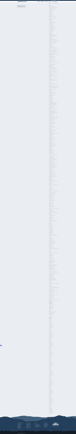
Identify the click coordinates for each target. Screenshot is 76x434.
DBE (49, 249)
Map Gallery (50, 142)
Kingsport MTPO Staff (51, 289)
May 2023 (50, 349)
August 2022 (50, 356)
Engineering (50, 195)
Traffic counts (50, 256)
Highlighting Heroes (51, 175)
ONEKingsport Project (51, 313)
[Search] (58, 1)
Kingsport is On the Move (52, 54)
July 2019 (50, 385)
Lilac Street (50, 281)
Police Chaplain (50, 255)
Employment (50, 136)
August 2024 (50, 337)
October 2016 (50, 411)
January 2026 (50, 324)
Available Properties (51, 160)
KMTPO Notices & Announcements (53, 311)
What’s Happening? (51, 230)
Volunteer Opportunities (52, 158)
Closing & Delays (51, 25)
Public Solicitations (51, 65)
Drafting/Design (51, 33)
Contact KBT (50, 216)
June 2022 (50, 358)
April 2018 (50, 397)
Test (49, 315)
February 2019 (50, 389)
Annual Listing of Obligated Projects (53, 212)
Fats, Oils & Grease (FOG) (52, 36)
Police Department (51, 276)
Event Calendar (51, 99)
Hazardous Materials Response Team (53, 102)
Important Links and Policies (52, 279)
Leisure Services (51, 55)
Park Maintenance (51, 201)
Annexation (50, 128)
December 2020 (51, 372)
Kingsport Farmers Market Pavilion (53, 252)
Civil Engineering (51, 24)
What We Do (50, 81)
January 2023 (50, 352)
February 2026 (50, 323)
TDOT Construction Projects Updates (53, 271)
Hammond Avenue (51, 293)
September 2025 (51, 327)
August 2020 (50, 375)
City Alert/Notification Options (52, 22)
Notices (50, 109)
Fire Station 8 (50, 250)
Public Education (51, 223)
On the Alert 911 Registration (52, 110)
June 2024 (50, 339)
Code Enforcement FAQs (52, 26)
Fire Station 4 (50, 172)
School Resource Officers (52, 119)
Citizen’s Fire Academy (51, 161)
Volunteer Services (51, 187)
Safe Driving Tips (51, 149)
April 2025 (50, 331)
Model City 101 (50, 58)
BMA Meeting (50, 129)
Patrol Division (50, 61)
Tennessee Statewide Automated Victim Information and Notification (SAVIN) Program (53, 288)
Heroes (50, 309)
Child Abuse (50, 91)
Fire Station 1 (50, 37)
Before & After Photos (51, 297)
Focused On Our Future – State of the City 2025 (38, 426)
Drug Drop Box (50, 97)
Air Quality (50, 211)
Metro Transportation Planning (52, 261)
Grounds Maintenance (51, 139)
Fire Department (51, 308)
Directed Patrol (51, 32)
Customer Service (51, 168)
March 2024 (50, 341)
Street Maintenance (51, 227)
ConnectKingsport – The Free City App (53, 235)
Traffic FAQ (50, 124)
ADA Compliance (51, 231)
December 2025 (51, 325)
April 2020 (50, 378)
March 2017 (50, 407)
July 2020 (50, 376)
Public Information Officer (52, 114)
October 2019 (50, 383)
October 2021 (50, 364)
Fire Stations (50, 237)
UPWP (49, 186)
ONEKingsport (50, 275)
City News (50, 305)
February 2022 (50, 361)
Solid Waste (50, 151)
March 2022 (50, 360)
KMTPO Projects (51, 312)
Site (49, 270)
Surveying (50, 209)
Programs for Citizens (51, 268)
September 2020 (51, 374)
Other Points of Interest (52, 200)
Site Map (27, 426)
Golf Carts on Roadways (51, 138)
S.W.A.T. (50, 69)
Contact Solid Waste (51, 28)
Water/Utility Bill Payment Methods (53, 80)
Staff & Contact (51, 121)
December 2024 (51, 334)
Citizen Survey (50, 21)
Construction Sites (51, 134)
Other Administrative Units (52, 145)
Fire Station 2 (50, 101)
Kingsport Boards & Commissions (53, 50)
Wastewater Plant (51, 246)
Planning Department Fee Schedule (53, 112)
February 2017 (50, 408)
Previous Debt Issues (51, 113)
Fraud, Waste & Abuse (28, 424)
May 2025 (50, 330)
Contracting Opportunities (52, 194)
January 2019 (50, 390)
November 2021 (51, 363)
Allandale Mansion (51, 127)
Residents (50, 205)
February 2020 (50, 380)
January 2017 (50, 409)
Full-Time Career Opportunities (52, 39)
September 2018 (51, 393)
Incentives (50, 140)
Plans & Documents (51, 180)
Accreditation (50, 189)
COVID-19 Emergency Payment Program (53, 248)
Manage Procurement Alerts (52, 57)
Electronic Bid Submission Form (52, 35)
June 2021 (50, 367)
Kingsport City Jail (51, 178)
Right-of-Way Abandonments (52, 206)
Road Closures (50, 182)
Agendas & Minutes (51, 14)
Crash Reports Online (51, 95)
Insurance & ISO (51, 260)
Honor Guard (50, 238)
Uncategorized (50, 316)
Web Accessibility (19, 424)
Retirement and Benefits (52, 117)
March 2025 (50, 332)
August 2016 (50, 413)
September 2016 (51, 412)
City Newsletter (51, 132)
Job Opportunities (28, 425)
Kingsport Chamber (46, 425)
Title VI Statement (51, 75)
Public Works (50, 282)
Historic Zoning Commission (52, 266)
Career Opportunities (51, 131)
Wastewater (50, 245)
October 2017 (50, 402)
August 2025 (50, 328)
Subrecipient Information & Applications (53, 208)
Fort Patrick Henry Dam (52, 173)
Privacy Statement (51, 296)
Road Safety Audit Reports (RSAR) (53, 264)
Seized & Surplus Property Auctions (53, 70)
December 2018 (51, 391)
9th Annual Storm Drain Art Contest (53, 7)
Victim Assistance (51, 244)
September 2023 (51, 346)
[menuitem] (38, 1)
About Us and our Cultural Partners (53, 9)
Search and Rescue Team (52, 150)
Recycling (50, 263)
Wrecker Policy (50, 257)
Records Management (51, 290)
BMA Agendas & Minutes (37, 424)
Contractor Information (52, 94)
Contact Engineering (51, 215)
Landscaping (50, 179)
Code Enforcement (51, 92)
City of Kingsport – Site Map (52, 193)
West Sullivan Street (51, 292)
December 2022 (51, 353)
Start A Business (51, 265)
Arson (49, 17)
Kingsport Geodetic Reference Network (53, 53)
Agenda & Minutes (51, 13)
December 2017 (51, 400)
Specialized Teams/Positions (52, 278)
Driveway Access (51, 135)
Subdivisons (50, 184)
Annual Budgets (51, 15)
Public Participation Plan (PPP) (52, 242)
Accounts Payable (51, 11)
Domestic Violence (51, 169)
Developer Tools (51, 31)
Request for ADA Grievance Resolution (53, 294)
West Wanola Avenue (51, 298)
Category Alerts (51, 20)
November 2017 (51, 401)
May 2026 (50, 321)
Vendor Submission (51, 79)
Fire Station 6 (50, 219)
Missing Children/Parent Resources (53, 108)
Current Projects (51, 96)
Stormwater (50, 226)
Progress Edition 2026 (37, 425)
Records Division (51, 204)
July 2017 (50, 404)
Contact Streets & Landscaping (52, 29)
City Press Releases (51, 306)
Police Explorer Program (52, 146)
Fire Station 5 (50, 197)
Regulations (50, 301)
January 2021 (50, 371)
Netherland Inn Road (51, 274)
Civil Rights (50, 233)
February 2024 (50, 342)
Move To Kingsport (46, 426)
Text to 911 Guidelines (51, 153)
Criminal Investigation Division (52, 167)
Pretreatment (50, 147)
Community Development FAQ (52, 234)
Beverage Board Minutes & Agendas (53, 86)
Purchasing (50, 285)
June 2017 (50, 405)
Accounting (50, 10)
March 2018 (50, 398)
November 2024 (51, 335)
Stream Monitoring (51, 243)
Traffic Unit (50, 154)
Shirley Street (50, 286)
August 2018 (50, 394)
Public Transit (50, 66)
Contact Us (19, 428)
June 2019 (50, 386)
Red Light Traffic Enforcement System (53, 116)
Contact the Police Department (52, 165)
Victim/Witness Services (52, 157)
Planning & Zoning (51, 267)
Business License (51, 90)
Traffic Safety (50, 228)
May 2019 (50, 387)
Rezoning (50, 224)
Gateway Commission (51, 259)
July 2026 (50, 319)
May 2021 (50, 368)
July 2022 (50, 357)
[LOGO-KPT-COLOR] (22, 1)
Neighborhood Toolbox (51, 59)
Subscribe (50, 72)
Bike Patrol (50, 213)
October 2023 (50, 345)
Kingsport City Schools (46, 424)
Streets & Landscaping (51, 183)
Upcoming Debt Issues (51, 156)
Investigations (50, 46)
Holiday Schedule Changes (52, 198)
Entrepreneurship (51, 98)
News (49, 222)
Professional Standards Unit (52, 64)
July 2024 (50, 338)
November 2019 (51, 382)
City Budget (50, 162)
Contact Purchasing (51, 217)
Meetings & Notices (51, 143)
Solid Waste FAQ (51, 120)
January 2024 (50, 343)
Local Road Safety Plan (51, 106)
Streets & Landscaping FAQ (52, 123)
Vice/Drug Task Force (51, 125)
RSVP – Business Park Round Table (53, 68)
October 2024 (50, 336)
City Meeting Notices (51, 304)
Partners (50, 202)
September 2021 (51, 365)
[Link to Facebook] (57, 0)
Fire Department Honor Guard (52, 171)
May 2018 (50, 396)
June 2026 (50, 320)
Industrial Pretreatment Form (52, 42)
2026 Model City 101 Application (52, 6)
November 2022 (51, 354)
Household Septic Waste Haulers (52, 103)
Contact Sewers (51, 164)
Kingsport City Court (51, 141)
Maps (49, 253)
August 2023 (50, 347)
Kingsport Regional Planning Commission (53, 300)
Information (50, 43)
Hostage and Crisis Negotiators (52, 176)
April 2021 (50, 369)
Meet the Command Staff (52, 241)
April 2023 (50, 350)
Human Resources (51, 239)
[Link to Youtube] (58, 0)
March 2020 (50, 379)
